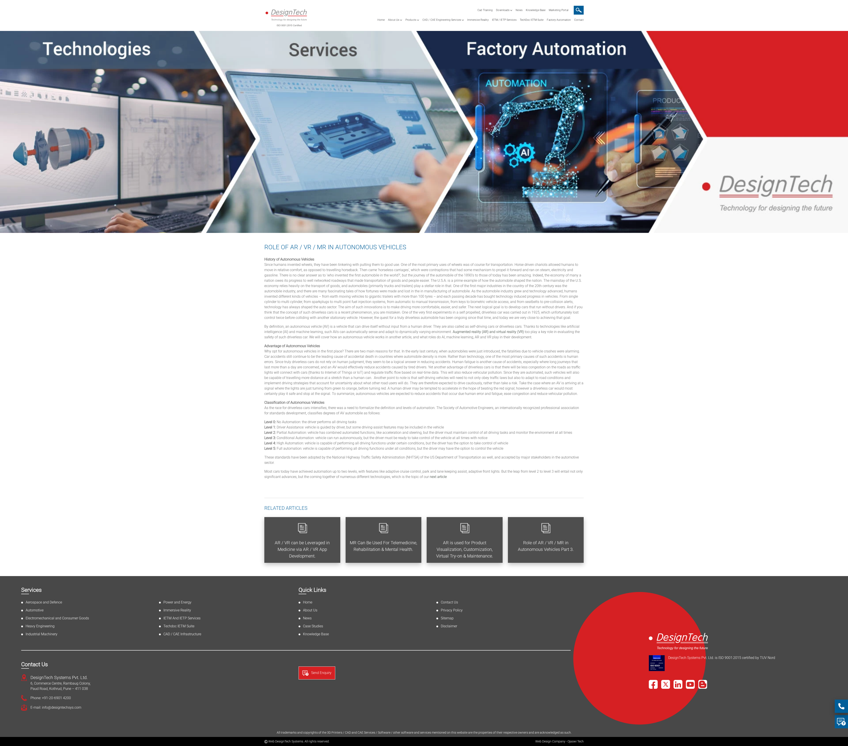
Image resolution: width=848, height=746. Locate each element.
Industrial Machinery (41, 634)
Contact (579, 19)
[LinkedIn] (678, 684)
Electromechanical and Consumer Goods (57, 618)
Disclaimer (449, 626)
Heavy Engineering (40, 626)
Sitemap (447, 618)
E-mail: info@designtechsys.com (55, 707)
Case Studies (313, 626)
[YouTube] (690, 684)
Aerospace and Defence (44, 602)
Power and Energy (177, 602)
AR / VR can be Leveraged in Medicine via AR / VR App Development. (302, 549)
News (519, 10)
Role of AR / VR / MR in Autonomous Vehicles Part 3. (546, 546)
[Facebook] (653, 684)
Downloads (502, 10)
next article (438, 477)
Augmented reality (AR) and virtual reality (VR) (488, 332)
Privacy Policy (452, 610)
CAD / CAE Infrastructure (182, 634)
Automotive (35, 610)
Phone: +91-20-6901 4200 (50, 698)
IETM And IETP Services (182, 618)
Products (410, 19)
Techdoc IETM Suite (178, 626)
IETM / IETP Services (504, 19)
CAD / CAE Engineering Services (441, 19)
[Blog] (702, 684)
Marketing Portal (558, 10)
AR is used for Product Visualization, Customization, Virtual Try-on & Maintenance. (464, 549)
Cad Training (485, 10)
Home (381, 19)
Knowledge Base (535, 10)
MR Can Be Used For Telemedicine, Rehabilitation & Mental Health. (383, 546)
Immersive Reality (478, 19)
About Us (393, 19)
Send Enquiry (320, 673)
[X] (665, 684)
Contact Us (449, 602)
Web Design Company (550, 741)
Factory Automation (559, 19)
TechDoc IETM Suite (532, 19)
